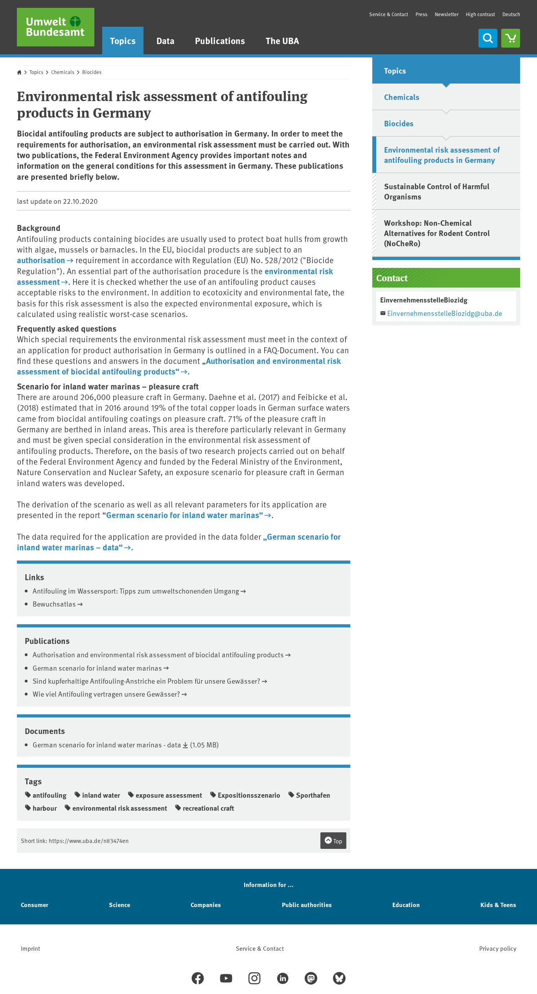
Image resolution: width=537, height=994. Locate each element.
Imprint (30, 948)
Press (421, 14)
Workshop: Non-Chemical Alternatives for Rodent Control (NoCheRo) (437, 233)
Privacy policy (497, 948)
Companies (206, 904)
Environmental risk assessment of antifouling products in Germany (442, 154)
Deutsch (511, 14)
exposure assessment (169, 795)
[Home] (55, 27)
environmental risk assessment (119, 808)
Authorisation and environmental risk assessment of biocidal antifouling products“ (178, 365)
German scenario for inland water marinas (97, 668)
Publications (220, 40)
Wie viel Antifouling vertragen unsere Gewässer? (106, 694)
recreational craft (208, 808)
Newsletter (446, 14)
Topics (123, 40)
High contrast (480, 14)
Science (119, 904)
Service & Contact (388, 14)
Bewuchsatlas (54, 604)
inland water (101, 795)
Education (406, 904)
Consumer (34, 904)
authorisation (41, 260)
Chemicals (62, 72)
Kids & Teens (498, 904)
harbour (45, 808)
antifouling (49, 795)
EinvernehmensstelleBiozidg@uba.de (444, 313)
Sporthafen (313, 795)
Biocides (91, 72)
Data (165, 40)
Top (337, 841)
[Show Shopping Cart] (510, 38)
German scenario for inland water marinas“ (184, 514)
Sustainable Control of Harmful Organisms (436, 191)
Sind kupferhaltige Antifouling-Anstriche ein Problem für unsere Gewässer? (146, 681)
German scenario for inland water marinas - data (107, 744)
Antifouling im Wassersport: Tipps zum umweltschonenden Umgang (136, 591)
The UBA (282, 40)
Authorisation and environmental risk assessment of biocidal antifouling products (158, 654)
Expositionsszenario (249, 795)
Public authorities (307, 904)
